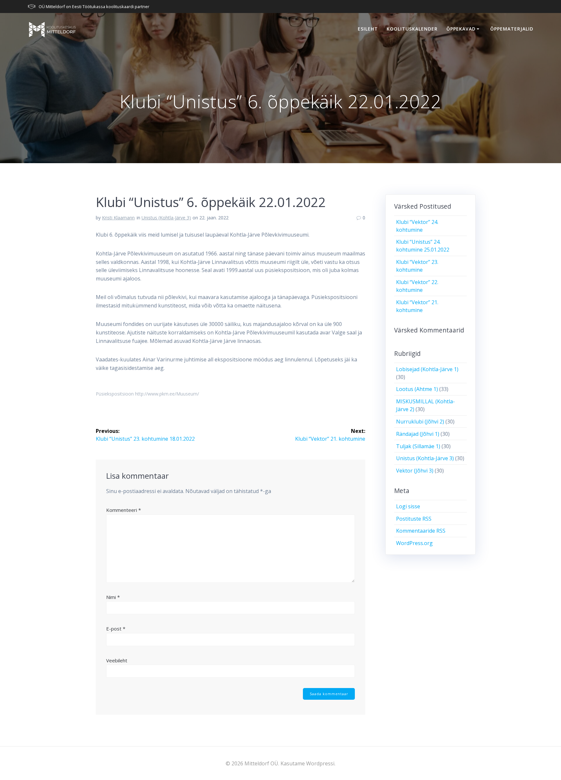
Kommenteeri (123, 510)
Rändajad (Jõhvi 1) (417, 433)
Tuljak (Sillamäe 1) (418, 446)
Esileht (368, 29)
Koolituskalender (412, 29)
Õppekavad (461, 29)
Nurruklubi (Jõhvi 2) (420, 421)
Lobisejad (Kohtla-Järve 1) (427, 369)
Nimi (113, 597)
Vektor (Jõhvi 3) (414, 470)
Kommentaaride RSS (420, 530)
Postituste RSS (413, 518)
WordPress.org (414, 543)
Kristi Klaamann (118, 217)
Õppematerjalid (511, 29)
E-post (115, 628)
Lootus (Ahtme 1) (417, 389)
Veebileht (116, 660)
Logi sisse (408, 506)
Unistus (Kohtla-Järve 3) (166, 217)
